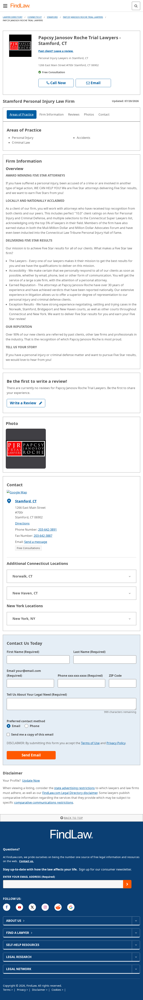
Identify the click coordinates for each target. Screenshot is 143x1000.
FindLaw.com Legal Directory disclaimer (69, 793)
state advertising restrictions (74, 788)
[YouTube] (19, 907)
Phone (34, 726)
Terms (7, 989)
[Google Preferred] (70, 907)
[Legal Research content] (136, 957)
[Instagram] (45, 907)
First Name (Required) (23, 652)
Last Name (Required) (89, 652)
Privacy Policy (116, 743)
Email (16, 726)
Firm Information (51, 114)
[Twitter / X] (32, 907)
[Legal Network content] (136, 969)
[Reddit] (58, 907)
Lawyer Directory (12, 17)
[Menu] (5, 5)
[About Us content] (136, 921)
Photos (89, 114)
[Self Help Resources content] (136, 945)
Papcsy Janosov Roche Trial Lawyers (83, 17)
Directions (22, 523)
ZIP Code (115, 676)
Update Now (31, 781)
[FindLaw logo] (21, 5)
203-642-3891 (47, 529)
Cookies (57, 989)
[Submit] (127, 884)
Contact (103, 114)
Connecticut (35, 17)
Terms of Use (90, 743)
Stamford (52, 17)
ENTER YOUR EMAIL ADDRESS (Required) (29, 876)
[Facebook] (6, 907)
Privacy (21, 989)
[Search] (136, 6)
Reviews (74, 114)
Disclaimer (39, 989)
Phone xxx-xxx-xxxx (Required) (80, 676)
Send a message (35, 542)
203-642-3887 (43, 536)
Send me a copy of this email (32, 734)
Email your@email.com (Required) (24, 673)
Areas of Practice (22, 114)
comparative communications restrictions (43, 802)
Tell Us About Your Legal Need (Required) (37, 694)
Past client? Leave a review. (55, 51)
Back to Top (73, 818)
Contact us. (26, 861)
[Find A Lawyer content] (136, 933)
